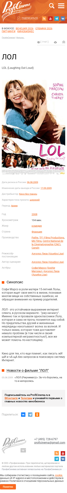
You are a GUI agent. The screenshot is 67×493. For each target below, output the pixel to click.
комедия (37, 225)
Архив (14, 205)
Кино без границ (28, 194)
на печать (55, 42)
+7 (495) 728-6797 (46, 439)
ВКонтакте (11, 398)
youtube (50, 18)
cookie (58, 475)
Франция (37, 231)
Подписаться (30, 18)
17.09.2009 (46, 188)
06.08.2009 (32, 182)
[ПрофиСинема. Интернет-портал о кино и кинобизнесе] (16, 7)
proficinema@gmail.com (49, 442)
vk (63, 18)
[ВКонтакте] (23, 414)
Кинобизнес (25, 31)
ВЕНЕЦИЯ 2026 (24, 28)
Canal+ (35, 247)
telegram (56, 18)
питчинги (8, 31)
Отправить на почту (63, 41)
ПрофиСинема (8, 37)
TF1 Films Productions (51, 237)
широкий (35, 199)
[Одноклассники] (37, 414)
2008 (34, 214)
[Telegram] (30, 414)
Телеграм (26, 398)
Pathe (35, 237)
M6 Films (37, 241)
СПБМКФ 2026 (43, 28)
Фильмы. (20, 37)
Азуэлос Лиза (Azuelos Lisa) (48, 253)
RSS (44, 18)
